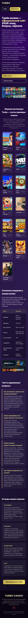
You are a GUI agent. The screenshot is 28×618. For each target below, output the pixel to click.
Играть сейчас (8, 75)
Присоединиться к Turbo (14, 582)
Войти (5, 9)
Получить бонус (8, 80)
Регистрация (15, 9)
